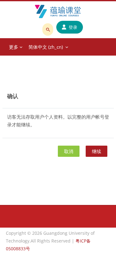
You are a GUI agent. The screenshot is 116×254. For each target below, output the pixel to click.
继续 (96, 151)
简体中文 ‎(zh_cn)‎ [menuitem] (45, 47)
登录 (73, 27)
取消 (68, 151)
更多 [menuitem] (13, 47)
